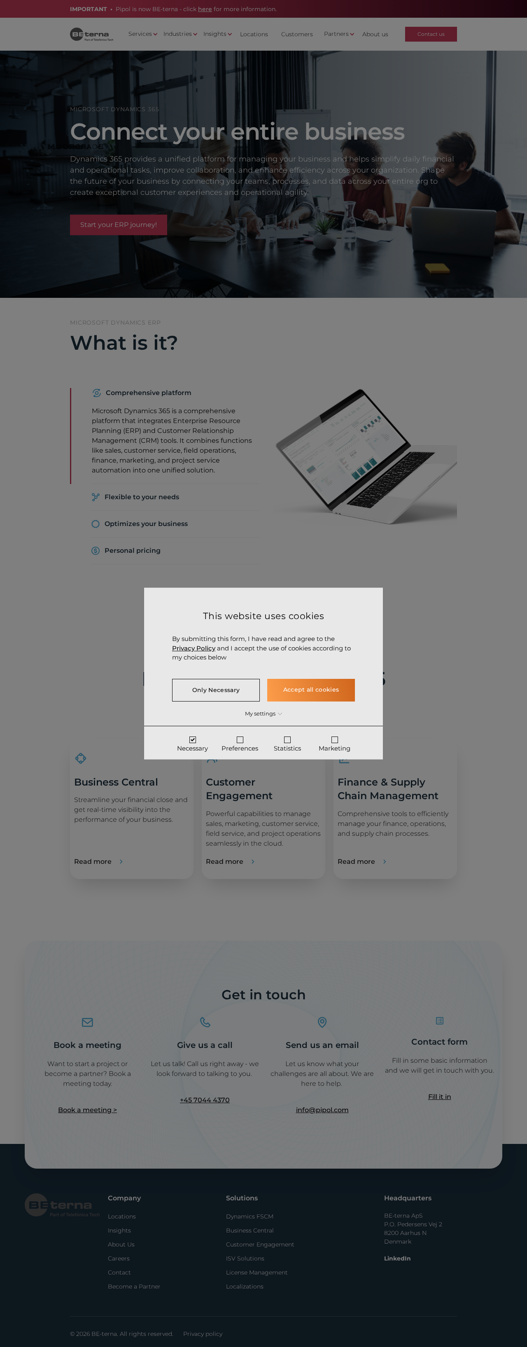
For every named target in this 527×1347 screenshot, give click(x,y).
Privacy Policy (193, 648)
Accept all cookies (311, 689)
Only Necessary (216, 689)
